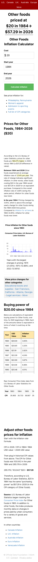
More (19, 7)
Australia (25, 2)
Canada (10, 2)
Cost (6, 50)
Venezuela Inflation (16, 545)
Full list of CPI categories (19, 112)
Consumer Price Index (14, 500)
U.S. (3, 2)
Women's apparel (15, 103)
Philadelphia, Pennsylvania (20, 100)
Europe (34, 2)
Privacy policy (26, 558)
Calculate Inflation (19, 87)
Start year (8, 62)
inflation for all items (23, 210)
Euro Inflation (14, 541)
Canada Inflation (15, 530)
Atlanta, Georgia (24, 292)
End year (8, 73)
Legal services (13, 295)
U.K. (17, 2)
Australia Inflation (15, 538)
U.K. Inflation (13, 534)
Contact (14, 558)
